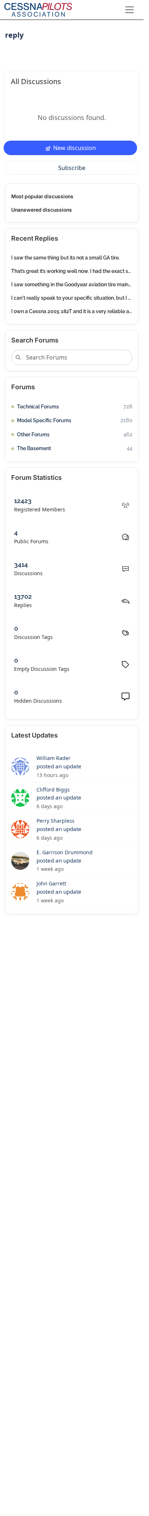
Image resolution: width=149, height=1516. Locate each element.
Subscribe (71, 168)
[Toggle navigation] (129, 10)
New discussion (74, 148)
